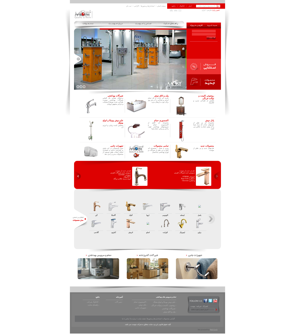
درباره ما (133, 319)
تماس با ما (125, 319)
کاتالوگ (182, 6)
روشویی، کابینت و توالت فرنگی (163, 305)
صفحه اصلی (161, 6)
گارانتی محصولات (169, 319)
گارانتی (136, 6)
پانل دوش (209, 120)
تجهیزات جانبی (140, 308)
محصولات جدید (207, 146)
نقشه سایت (142, 319)
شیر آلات (118, 302)
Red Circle (214, 329)
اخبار (190, 6)
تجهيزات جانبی (116, 146)
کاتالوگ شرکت (92, 302)
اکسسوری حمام (161, 120)
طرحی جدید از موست (123, 171)
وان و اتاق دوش (161, 96)
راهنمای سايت (93, 305)
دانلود (173, 6)
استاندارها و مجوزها (147, 6)
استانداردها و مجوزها (154, 319)
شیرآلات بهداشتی (115, 96)
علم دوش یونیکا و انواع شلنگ (164, 302)
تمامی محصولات (161, 146)
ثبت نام (128, 6)
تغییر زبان (216, 10)
